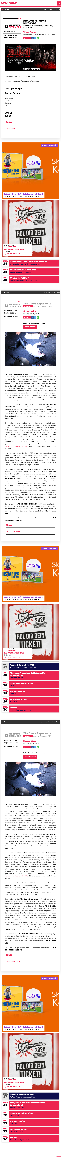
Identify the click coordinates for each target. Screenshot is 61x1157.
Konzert (6, 9)
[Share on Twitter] (35, 38)
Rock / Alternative (48, 292)
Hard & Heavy (50, 9)
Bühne (6, 1151)
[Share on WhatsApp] (38, 38)
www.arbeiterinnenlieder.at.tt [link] (16, 446)
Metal (58, 9)
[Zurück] (2, 10)
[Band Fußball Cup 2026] (30, 228)
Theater (57, 1151)
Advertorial (53, 145)
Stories (44, 145)
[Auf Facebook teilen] (32, 38)
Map (27, 38)
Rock (58, 292)
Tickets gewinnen (14, 254)
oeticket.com (30, 327)
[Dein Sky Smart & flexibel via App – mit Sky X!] (30, 170)
